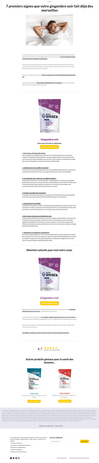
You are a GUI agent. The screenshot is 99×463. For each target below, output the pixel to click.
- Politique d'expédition (16, 449)
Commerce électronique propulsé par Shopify (79, 458)
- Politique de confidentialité (17, 447)
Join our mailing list (56, 437)
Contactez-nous (59, 426)
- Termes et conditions (16, 443)
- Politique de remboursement (18, 452)
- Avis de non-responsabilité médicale (20, 445)
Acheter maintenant (49, 147)
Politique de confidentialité (46, 426)
